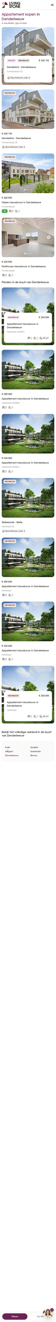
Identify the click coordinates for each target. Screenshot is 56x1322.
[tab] (25, 125)
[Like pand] (51, 30)
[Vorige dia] (7, 109)
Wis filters (41, 1316)
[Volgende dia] (49, 109)
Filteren (14, 1316)
